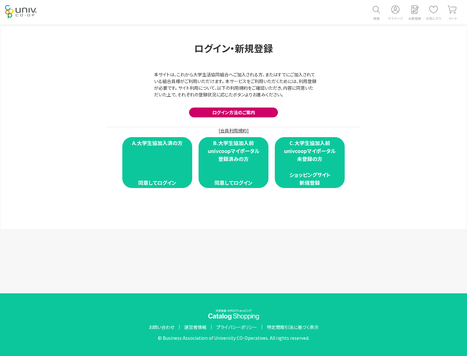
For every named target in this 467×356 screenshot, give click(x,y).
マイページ (395, 18)
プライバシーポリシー (236, 327)
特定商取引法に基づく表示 (293, 327)
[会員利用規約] (234, 130)
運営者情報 (195, 327)
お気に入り (433, 18)
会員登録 (414, 18)
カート (453, 18)
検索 (376, 18)
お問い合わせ (161, 327)
